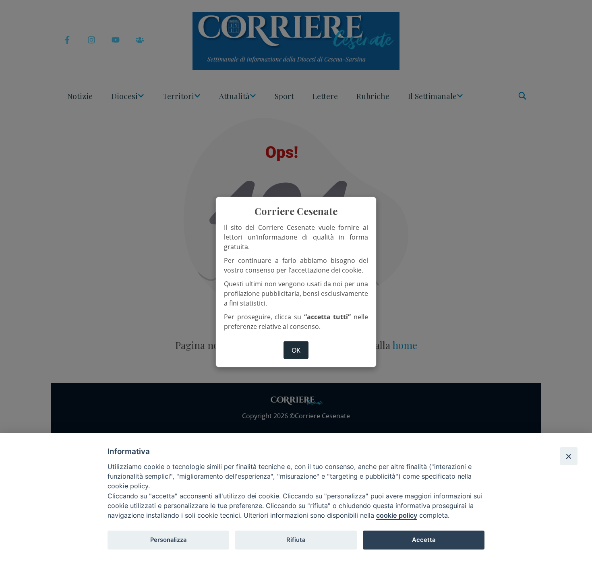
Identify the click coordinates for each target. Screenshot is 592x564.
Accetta (423, 539)
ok (296, 350)
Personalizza (168, 539)
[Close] (569, 456)
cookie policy (396, 515)
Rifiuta (295, 539)
